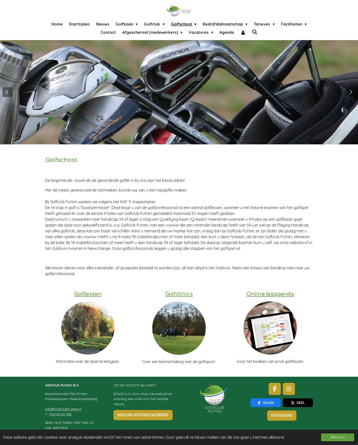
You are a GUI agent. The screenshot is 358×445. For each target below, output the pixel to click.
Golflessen (88, 294)
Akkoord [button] (338, 437)
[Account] (243, 32)
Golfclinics (179, 294)
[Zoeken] (255, 31)
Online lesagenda (270, 294)
